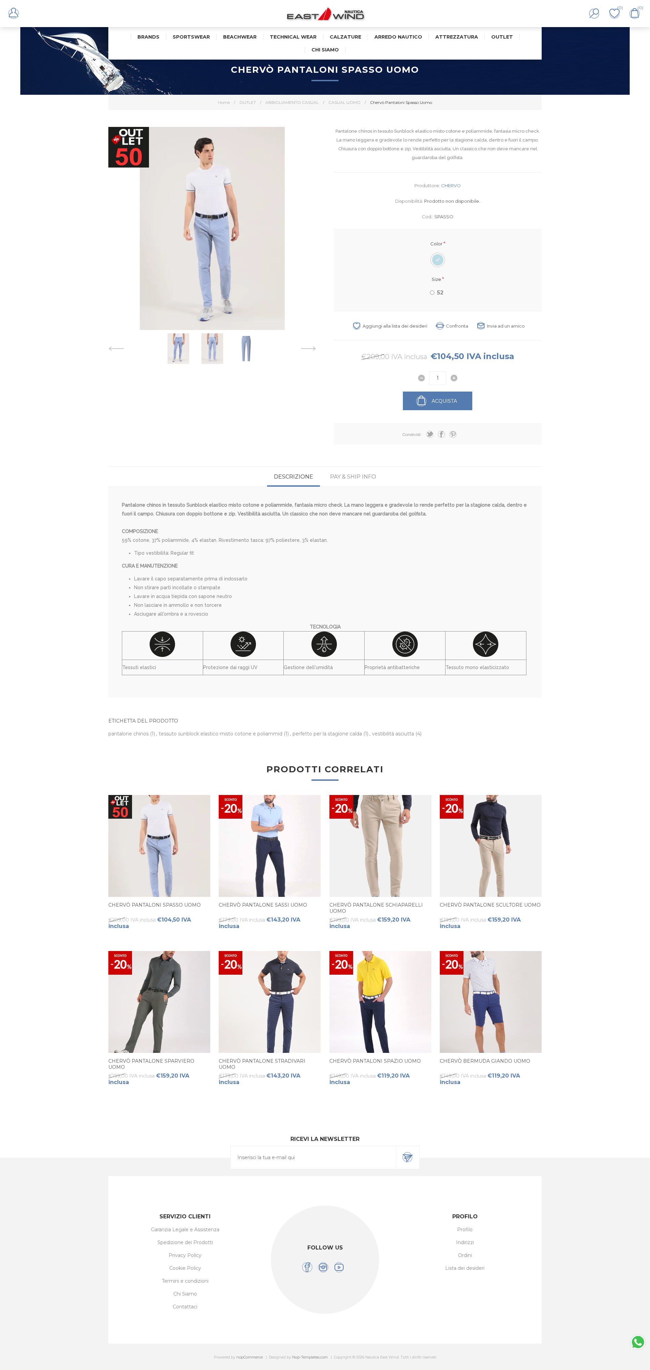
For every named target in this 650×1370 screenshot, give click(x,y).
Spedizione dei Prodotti (185, 1242)
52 (440, 292)
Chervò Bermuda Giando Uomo (485, 1061)
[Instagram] (323, 1267)
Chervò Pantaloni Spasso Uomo (154, 905)
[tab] (293, 477)
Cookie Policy (185, 1268)
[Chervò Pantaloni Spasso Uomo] (159, 846)
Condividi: (411, 434)
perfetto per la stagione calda (327, 734)
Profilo (465, 1230)
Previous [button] (116, 348)
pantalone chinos (129, 734)
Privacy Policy (185, 1255)
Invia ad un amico (506, 326)
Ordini (465, 1255)
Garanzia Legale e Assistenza (185, 1230)
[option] (178, 349)
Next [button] (308, 348)
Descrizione (293, 476)
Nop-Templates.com (310, 1357)
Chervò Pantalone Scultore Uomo (490, 905)
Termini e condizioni (185, 1281)
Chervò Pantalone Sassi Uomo (263, 905)
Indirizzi (465, 1242)
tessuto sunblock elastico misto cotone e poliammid (221, 734)
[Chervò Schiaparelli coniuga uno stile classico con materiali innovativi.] (380, 846)
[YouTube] (339, 1267)
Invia (407, 1157)
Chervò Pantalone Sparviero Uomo (151, 1064)
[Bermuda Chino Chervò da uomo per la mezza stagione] (491, 1002)
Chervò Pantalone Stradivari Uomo (262, 1064)
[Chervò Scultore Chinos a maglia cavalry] (491, 846)
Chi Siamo (185, 1294)
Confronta (457, 326)
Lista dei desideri (464, 1268)
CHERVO (451, 185)
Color (436, 243)
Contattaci (185, 1307)
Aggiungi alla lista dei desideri (395, 326)
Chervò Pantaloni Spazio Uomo (375, 1061)
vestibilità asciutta (393, 734)
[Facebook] (307, 1267)
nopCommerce (249, 1357)
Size (437, 279)
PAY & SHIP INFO (353, 476)
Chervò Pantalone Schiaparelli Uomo (376, 908)
